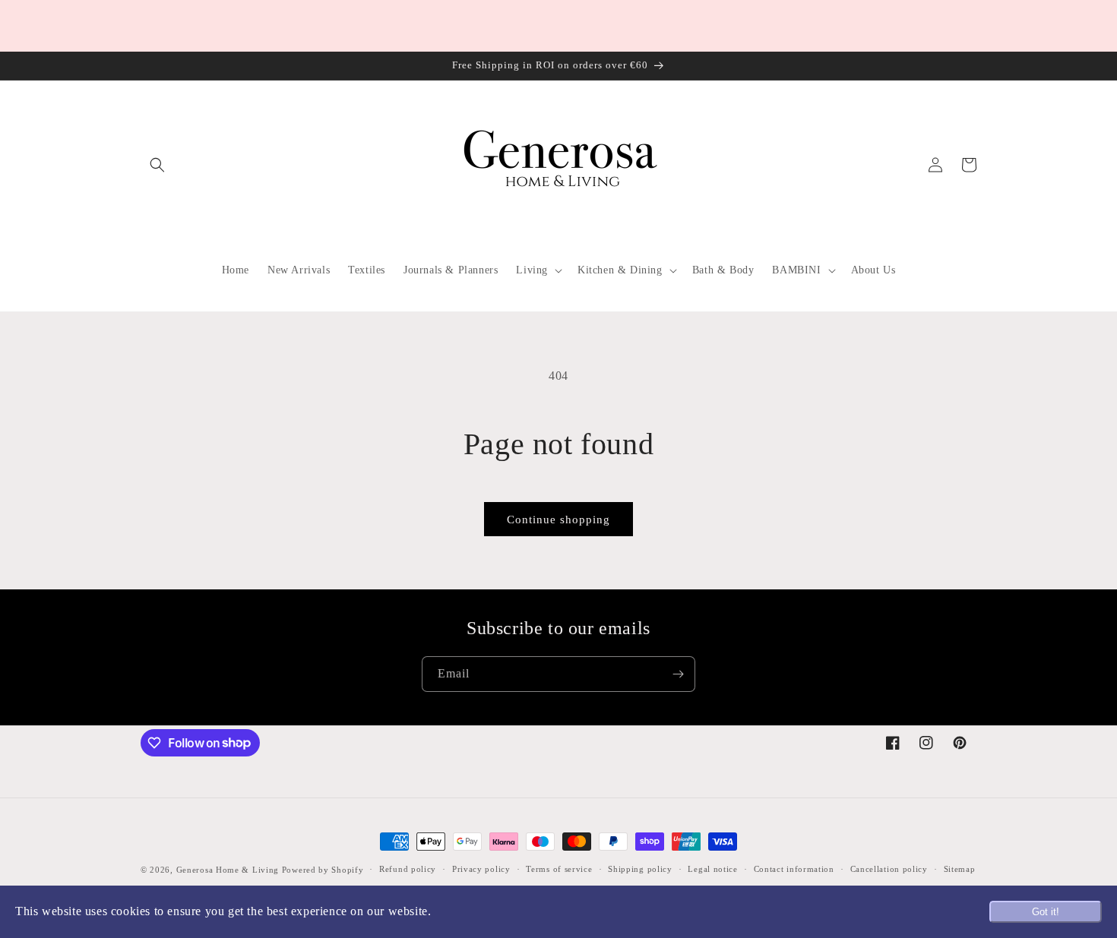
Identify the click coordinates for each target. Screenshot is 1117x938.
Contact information (794, 868)
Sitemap (960, 868)
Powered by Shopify (323, 869)
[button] (157, 165)
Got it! (1045, 911)
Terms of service (559, 868)
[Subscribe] (678, 674)
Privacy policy (481, 868)
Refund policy (407, 868)
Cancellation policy (889, 868)
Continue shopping (558, 519)
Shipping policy (640, 868)
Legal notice (712, 868)
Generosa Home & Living (227, 869)
